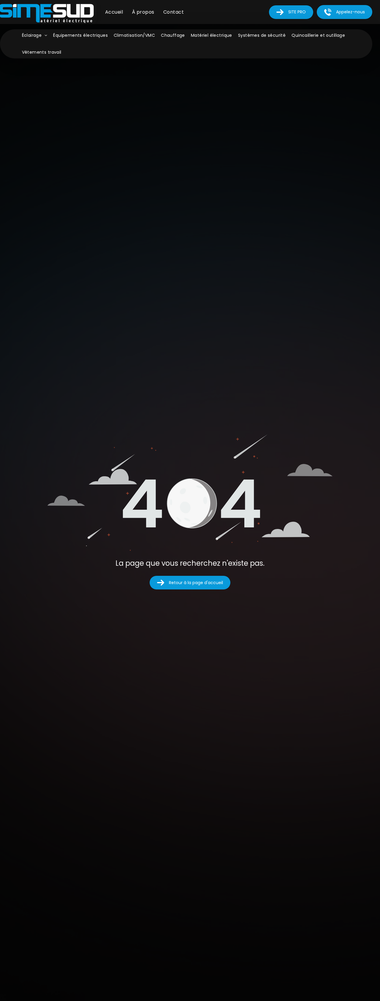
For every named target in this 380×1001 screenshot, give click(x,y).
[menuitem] (114, 12)
